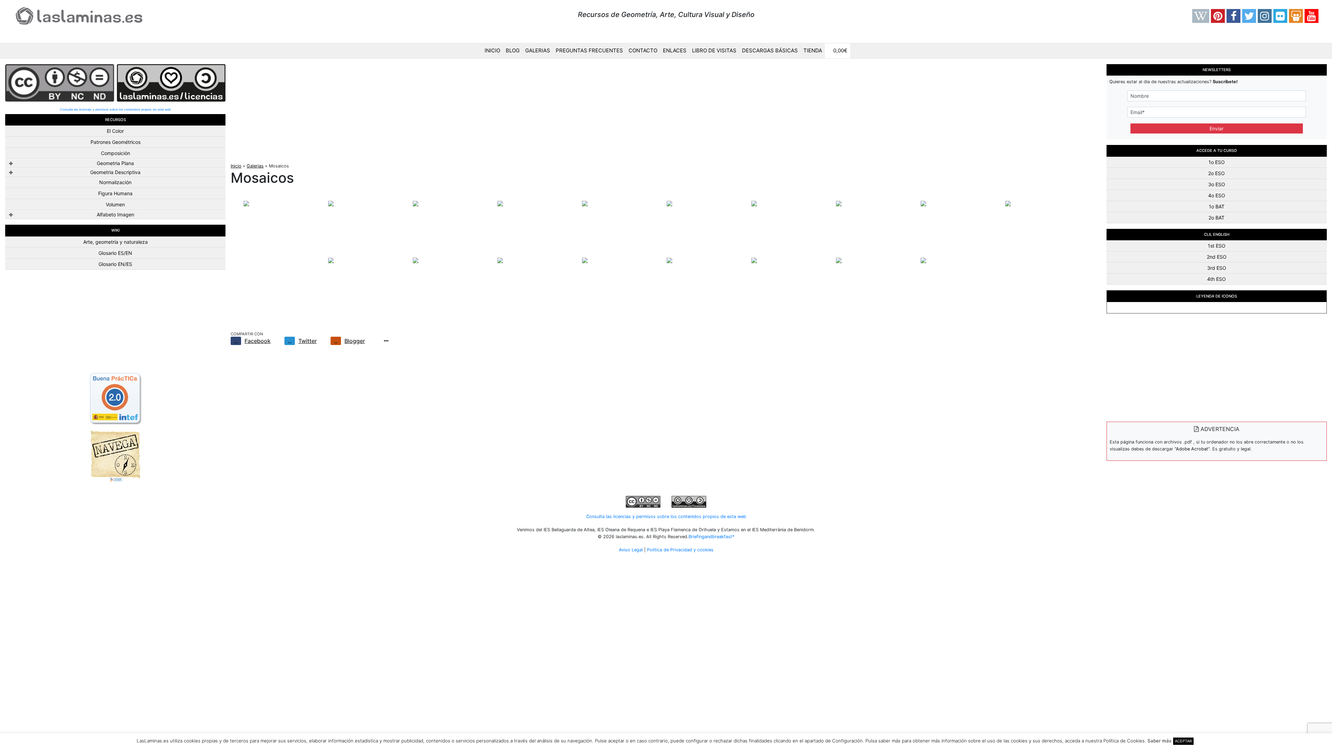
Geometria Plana (115, 163)
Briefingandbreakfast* (711, 536)
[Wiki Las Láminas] (1200, 16)
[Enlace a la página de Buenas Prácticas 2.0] (115, 397)
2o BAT (1216, 218)
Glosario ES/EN (115, 253)
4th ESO (1216, 279)
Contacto (643, 50)
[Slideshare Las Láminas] (1296, 16)
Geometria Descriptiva (115, 172)
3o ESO (1216, 184)
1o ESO (1217, 162)
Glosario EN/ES (115, 264)
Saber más (1159, 740)
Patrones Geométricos (115, 142)
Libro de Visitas (714, 50)
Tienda (812, 50)
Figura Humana (115, 193)
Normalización (115, 182)
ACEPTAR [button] (1183, 741)
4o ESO (1216, 195)
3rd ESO (1216, 268)
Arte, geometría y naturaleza (115, 242)
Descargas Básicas (770, 50)
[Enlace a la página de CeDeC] (115, 455)
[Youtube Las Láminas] (1311, 16)
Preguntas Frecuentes (589, 50)
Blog (513, 50)
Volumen (115, 204)
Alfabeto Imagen (115, 214)
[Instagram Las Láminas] (1265, 16)
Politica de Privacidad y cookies (680, 549)
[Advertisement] (115, 323)
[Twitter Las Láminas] (1249, 16)
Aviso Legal (631, 549)
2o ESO (1216, 173)
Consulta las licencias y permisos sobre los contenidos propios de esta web (115, 109)
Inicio (492, 50)
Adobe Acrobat (1192, 448)
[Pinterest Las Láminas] (1218, 16)
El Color (115, 131)
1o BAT (1216, 206)
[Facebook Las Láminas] (1233, 16)
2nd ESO (1217, 257)
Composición (115, 153)
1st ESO (1217, 246)
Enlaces (674, 50)
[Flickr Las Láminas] (1280, 16)
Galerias (537, 50)
